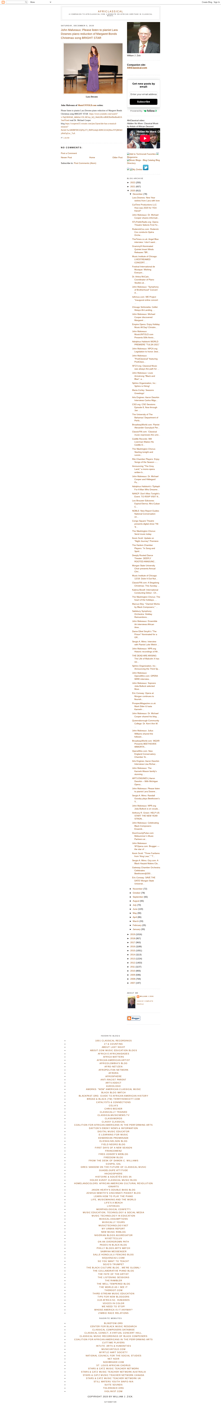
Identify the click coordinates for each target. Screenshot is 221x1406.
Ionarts (113, 1186)
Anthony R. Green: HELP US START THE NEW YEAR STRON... (145, 816)
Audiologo (113, 1086)
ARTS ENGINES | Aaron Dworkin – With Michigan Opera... (145, 781)
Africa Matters (113, 1057)
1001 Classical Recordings (113, 1041)
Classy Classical (113, 1122)
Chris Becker (113, 1109)
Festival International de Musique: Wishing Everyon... (143, 270)
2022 (133, 182)
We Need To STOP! (113, 1306)
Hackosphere (113, 1174)
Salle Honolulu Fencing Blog (113, 1255)
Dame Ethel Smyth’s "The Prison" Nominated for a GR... (144, 634)
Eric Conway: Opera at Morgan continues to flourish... (143, 696)
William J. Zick (147, 996)
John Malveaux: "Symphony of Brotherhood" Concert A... (145, 290)
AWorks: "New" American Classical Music (113, 1089)
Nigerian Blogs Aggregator (113, 1235)
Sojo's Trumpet (113, 1264)
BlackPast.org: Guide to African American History (113, 1096)
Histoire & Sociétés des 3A (113, 1177)
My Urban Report (113, 1229)
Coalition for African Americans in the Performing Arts (113, 1125)
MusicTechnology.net (114, 1225)
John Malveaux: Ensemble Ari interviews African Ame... (144, 624)
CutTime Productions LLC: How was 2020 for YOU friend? (144, 208)
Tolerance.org (113, 1388)
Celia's (113, 1106)
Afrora (113, 1073)
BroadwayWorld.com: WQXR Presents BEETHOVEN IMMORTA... (146, 744)
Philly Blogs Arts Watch (113, 1248)
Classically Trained (113, 1112)
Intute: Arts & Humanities (113, 1346)
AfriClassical (110, 11)
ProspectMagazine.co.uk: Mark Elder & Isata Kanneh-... (144, 706)
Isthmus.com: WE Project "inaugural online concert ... (145, 300)
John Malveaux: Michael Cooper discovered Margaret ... (143, 317)
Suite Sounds (113, 1385)
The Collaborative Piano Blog (113, 1271)
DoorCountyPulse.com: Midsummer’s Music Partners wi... (143, 836)
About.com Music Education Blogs (113, 1050)
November (138, 889)
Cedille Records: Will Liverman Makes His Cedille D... (143, 442)
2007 (133, 983)
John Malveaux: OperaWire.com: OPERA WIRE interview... (145, 676)
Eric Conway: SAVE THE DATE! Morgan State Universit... (143, 880)
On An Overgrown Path (113, 1242)
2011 (132, 967)
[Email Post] (70, 138)
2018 (133, 938)
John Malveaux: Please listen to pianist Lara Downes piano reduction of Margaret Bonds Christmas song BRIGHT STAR (89, 33)
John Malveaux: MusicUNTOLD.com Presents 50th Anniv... (143, 334)
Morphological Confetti (113, 1209)
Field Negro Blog (113, 1144)
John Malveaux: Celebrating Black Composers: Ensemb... (145, 826)
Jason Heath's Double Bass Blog (114, 1190)
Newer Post (66, 157)
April (135, 917)
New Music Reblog (113, 1232)
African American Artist (113, 1060)
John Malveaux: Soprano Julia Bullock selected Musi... (144, 686)
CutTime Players (113, 1343)
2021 (133, 186)
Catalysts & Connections (113, 1102)
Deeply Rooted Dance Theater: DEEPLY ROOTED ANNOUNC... (144, 558)
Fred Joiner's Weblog (113, 1154)
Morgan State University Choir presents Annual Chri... (143, 568)
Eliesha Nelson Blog (114, 1141)
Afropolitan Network (114, 1070)
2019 (133, 934)
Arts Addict (114, 1083)
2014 (133, 955)
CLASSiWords (113, 1118)
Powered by (136, 111)
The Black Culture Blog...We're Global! (113, 1268)
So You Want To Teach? (113, 1261)
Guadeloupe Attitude (113, 1170)
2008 (133, 979)
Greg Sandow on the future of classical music (113, 1167)
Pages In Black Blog (113, 1245)
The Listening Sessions (113, 1277)
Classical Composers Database (113, 1330)
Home (92, 157)
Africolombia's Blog (114, 1063)
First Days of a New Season (113, 1148)
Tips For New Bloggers (113, 1297)
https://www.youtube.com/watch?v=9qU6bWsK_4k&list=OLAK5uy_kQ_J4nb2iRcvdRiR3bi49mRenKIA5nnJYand (91, 117)
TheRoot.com (113, 1290)
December (138, 194)
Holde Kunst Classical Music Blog (113, 1180)
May (135, 913)
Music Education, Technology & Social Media (113, 1212)
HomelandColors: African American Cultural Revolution (113, 1183)
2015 (133, 950)
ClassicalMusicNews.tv (113, 1115)
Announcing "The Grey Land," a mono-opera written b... (143, 469)
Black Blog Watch (113, 1092)
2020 (133, 191)
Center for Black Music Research (113, 1326)
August (136, 901)
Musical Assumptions (113, 1219)
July (135, 905)
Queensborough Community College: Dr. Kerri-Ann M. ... (145, 723)
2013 (133, 959)
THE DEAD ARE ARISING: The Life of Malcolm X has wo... (145, 659)
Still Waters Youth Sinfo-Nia (113, 1382)
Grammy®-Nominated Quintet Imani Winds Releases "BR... (143, 249)
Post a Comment (69, 153)
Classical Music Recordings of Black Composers (113, 1336)
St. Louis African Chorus (113, 1365)
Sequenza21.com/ (113, 1258)
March (136, 921)
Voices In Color (113, 1303)
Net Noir (113, 1359)
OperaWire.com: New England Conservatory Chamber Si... (144, 754)
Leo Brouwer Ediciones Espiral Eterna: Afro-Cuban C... (146, 504)
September (138, 897)
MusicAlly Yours (113, 1222)
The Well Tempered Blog (113, 1284)
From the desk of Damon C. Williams (113, 1161)
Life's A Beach (113, 1203)
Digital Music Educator (114, 1131)
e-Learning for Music (113, 1135)
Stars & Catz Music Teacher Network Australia (113, 1372)
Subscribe (143, 101)
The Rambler (113, 1280)
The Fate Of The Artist (113, 1274)
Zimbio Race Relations (113, 1313)
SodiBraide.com (113, 1362)
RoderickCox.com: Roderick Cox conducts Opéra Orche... (145, 232)
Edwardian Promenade (113, 1138)
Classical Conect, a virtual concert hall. (113, 1333)
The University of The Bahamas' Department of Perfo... (145, 417)
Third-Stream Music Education (113, 1294)
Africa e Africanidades (113, 1054)
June (135, 909)
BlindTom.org (113, 1323)
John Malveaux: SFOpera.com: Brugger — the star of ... (145, 846)
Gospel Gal (113, 1164)
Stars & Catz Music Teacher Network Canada (113, 1375)
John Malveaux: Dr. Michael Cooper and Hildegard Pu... (145, 479)
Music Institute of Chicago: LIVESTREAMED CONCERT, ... (144, 259)
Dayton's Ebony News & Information (113, 1128)
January (137, 929)
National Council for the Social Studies (113, 1356)
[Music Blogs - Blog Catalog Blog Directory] (143, 163)
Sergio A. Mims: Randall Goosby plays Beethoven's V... (146, 798)
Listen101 (113, 1206)
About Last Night (113, 1047)
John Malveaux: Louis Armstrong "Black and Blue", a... (143, 376)
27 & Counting (113, 1044)
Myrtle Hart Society (113, 1352)
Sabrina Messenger (113, 1251)
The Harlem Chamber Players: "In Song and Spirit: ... (143, 548)
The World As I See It (113, 1287)
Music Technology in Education (113, 1216)
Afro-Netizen (113, 1067)
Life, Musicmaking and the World (113, 1200)
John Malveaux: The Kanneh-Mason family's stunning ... (144, 771)
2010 (133, 971)
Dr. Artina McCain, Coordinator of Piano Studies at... (143, 280)
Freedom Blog (113, 1157)
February (137, 925)
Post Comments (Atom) (85, 163)
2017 (133, 942)
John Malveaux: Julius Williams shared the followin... (142, 734)
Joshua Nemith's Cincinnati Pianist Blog (113, 1193)
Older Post (117, 157)
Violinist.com (113, 1391)
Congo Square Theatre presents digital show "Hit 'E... (145, 524)
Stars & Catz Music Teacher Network (113, 1368)
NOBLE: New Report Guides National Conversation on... (145, 514)
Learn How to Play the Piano (113, 1196)
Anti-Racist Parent (113, 1080)
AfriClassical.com (137, 68)
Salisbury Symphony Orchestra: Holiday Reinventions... (142, 614)
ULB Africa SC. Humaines (113, 1300)
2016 (133, 946)
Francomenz (113, 1151)
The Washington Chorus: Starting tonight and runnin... (144, 452)
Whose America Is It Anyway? (113, 1310)
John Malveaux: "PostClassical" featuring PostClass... (145, 359)
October (137, 893)
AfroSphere (113, 1076)
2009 (133, 975)
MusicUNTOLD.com (87, 105)
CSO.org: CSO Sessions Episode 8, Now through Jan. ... (144, 407)
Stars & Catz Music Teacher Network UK (113, 1378)
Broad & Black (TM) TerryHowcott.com (113, 1099)
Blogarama (132, 157)
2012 (133, 963)
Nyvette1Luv (113, 1238)
